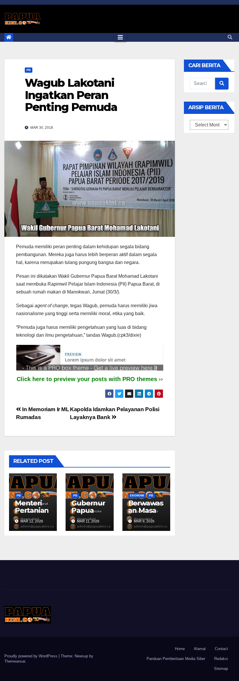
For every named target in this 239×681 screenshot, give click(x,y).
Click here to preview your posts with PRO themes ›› (90, 379)
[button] (230, 37)
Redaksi (221, 658)
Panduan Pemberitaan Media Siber (176, 658)
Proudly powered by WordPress (31, 656)
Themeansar (14, 661)
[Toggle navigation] (120, 37)
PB (29, 70)
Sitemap (221, 668)
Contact (221, 649)
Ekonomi (137, 495)
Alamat (200, 649)
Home (180, 649)
